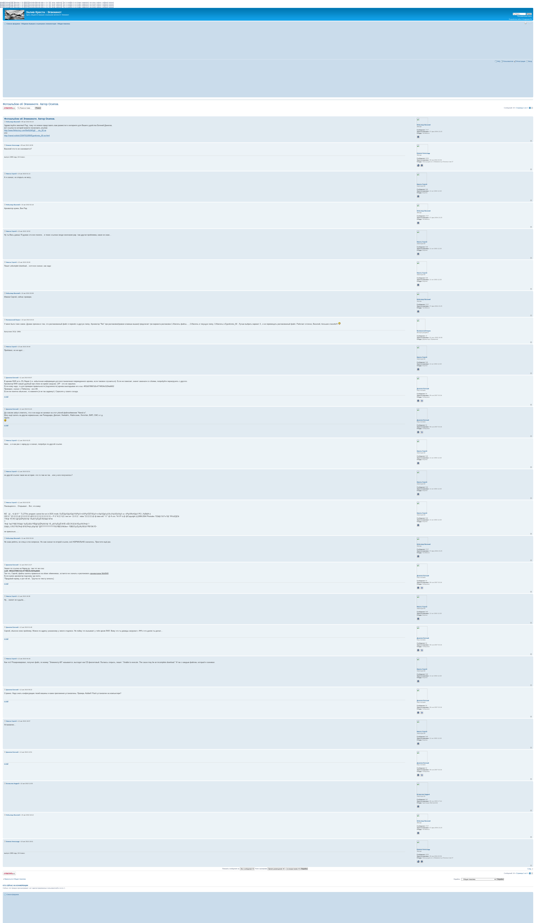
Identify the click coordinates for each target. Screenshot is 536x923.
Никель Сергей (11, 173)
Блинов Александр (12, 145)
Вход (530, 61)
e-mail (6, 397)
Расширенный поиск (524, 16)
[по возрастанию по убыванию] (297, 869)
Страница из (521, 108)
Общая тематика (64, 24)
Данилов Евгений (12, 377)
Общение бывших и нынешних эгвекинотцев (38, 24)
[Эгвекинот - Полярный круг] (14, 14)
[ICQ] (418, 136)
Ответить (6, 107)
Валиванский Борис (13, 320)
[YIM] (421, 400)
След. (529, 869)
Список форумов (13, 24)
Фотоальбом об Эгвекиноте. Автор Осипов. (31, 104)
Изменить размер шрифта (530, 23)
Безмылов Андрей (12, 783)
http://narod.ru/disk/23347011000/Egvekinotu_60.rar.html (27, 136)
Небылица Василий (13, 121)
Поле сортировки (261, 869)
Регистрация (520, 61)
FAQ (498, 61)
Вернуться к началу (531, 141)
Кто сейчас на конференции (15, 885)
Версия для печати (525, 23)
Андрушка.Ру (527, 19)
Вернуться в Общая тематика (15, 879)
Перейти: (457, 879)
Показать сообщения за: (231, 869)
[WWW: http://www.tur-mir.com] (418, 165)
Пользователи (508, 61)
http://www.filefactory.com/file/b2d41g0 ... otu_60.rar (25, 130)
